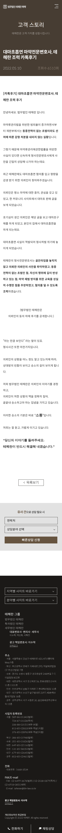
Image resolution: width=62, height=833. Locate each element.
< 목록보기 (31, 482)
